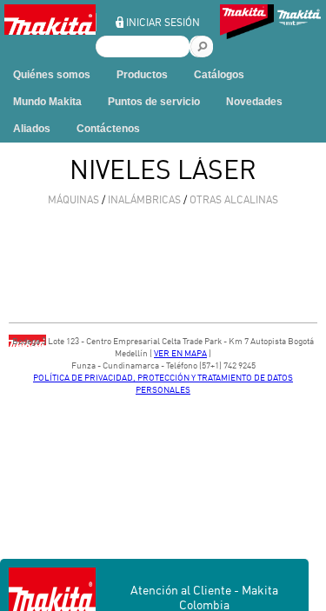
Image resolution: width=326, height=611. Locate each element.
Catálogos (219, 75)
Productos (142, 75)
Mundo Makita (47, 102)
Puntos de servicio (154, 102)
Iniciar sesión (163, 22)
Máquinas (73, 199)
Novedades (254, 102)
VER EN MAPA (180, 353)
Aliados (31, 129)
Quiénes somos (51, 75)
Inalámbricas (144, 199)
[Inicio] (50, 30)
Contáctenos (108, 129)
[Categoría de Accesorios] (247, 23)
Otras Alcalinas (234, 199)
